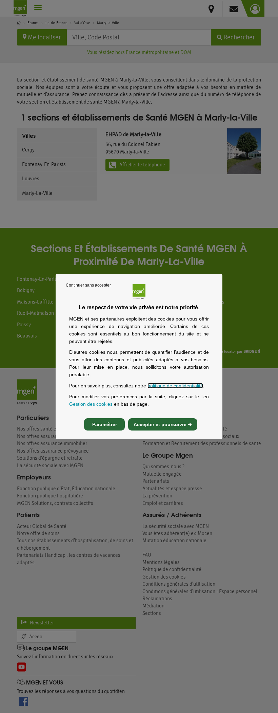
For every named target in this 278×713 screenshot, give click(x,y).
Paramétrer (104, 424)
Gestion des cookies (91, 404)
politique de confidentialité (175, 385)
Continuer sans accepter (88, 285)
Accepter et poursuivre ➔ (163, 424)
